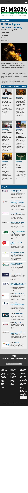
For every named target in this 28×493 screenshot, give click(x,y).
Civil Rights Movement (13, 379)
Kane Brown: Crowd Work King (6, 102)
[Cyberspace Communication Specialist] (5, 303)
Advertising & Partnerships (23, 393)
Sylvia (4, 167)
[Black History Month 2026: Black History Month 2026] (14, 10)
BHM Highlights (4, 375)
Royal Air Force (19, 323)
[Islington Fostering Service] (5, 222)
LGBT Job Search (3, 382)
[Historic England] (5, 295)
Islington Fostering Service (17, 222)
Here (8, 38)
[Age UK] (5, 344)
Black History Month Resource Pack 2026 (23, 385)
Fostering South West (16, 274)
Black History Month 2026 (23, 369)
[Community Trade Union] (5, 213)
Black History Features (13, 369)
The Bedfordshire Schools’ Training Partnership (17, 253)
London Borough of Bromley (17, 232)
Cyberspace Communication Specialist (17, 303)
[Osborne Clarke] (5, 315)
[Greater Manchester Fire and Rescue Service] (5, 332)
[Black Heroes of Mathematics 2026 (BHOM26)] (21, 92)
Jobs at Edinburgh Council (3, 386)
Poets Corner (13, 381)
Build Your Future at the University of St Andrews (17, 201)
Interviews (3, 372)
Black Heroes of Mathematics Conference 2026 (6, 136)
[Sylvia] (7, 156)
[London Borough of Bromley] (5, 232)
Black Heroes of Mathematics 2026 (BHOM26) (21, 104)
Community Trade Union (16, 213)
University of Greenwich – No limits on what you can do (18, 283)
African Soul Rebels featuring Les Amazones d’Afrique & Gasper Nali (21, 136)
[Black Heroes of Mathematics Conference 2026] (7, 124)
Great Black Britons (13, 372)
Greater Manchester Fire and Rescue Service (17, 332)
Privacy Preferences (23, 398)
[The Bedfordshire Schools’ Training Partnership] (5, 254)
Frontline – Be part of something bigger (15, 191)
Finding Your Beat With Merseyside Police (16, 263)
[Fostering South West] (5, 274)
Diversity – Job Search (4, 379)
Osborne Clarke (19, 313)
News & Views (4, 370)
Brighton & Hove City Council (16, 242)
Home (2, 15)
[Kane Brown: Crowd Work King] (7, 92)
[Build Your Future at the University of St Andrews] (5, 201)
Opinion (3, 373)
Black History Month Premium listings (23, 380)
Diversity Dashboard (3, 376)
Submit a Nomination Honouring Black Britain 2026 (23, 374)
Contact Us (22, 395)
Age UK (17, 342)
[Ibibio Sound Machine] (21, 156)
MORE (23, 86)
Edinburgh (11, 15)
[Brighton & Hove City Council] (5, 243)
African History (13, 375)
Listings (6, 15)
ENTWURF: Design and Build (19, 403)
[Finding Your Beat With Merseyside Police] (5, 264)
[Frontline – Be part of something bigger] (5, 191)
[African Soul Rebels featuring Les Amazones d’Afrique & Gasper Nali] (21, 124)
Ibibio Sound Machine (19, 166)
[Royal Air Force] (5, 323)
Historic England (19, 294)
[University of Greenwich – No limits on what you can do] (5, 283)
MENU (23, 2)
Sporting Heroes (12, 383)
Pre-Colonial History (13, 376)
